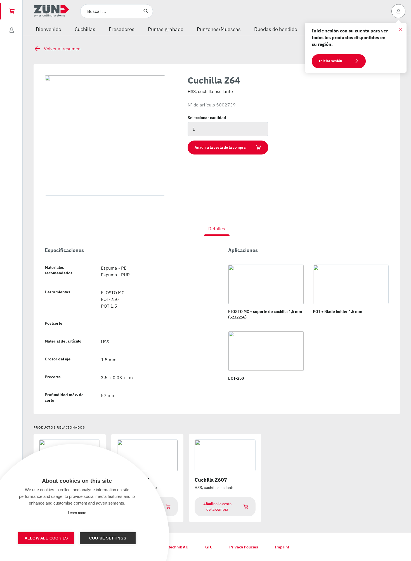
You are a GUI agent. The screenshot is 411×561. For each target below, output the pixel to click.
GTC (208, 547)
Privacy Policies (243, 547)
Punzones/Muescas (219, 29)
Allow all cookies (46, 538)
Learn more (77, 513)
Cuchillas (85, 29)
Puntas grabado (165, 29)
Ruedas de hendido (275, 29)
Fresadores (121, 29)
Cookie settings (107, 538)
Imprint (282, 547)
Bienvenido (48, 29)
